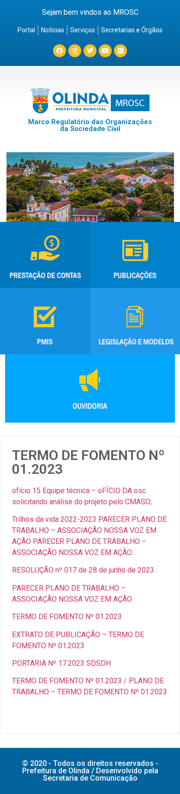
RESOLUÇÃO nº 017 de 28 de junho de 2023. (84, 570)
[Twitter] (90, 50)
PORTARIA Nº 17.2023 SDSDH (61, 663)
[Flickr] (120, 50)
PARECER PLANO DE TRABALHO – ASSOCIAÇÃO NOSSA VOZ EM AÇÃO (89, 530)
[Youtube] (105, 50)
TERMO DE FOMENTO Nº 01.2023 (67, 616)
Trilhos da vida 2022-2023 (54, 519)
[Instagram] (74, 50)
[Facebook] (59, 50)
